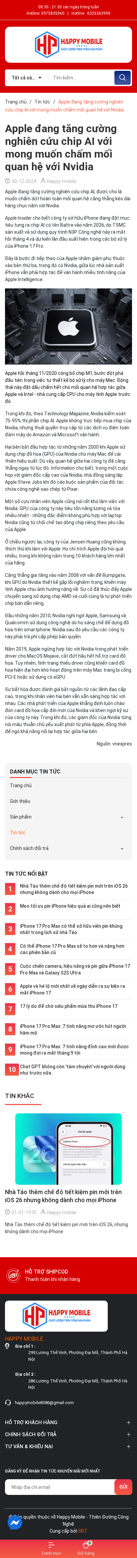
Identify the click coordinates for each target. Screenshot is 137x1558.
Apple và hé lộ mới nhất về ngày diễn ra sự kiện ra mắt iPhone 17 (72, 989)
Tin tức (18, 832)
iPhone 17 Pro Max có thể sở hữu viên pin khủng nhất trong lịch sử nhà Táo (71, 929)
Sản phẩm (21, 817)
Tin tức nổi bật (26, 874)
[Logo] (68, 45)
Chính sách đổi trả (29, 848)
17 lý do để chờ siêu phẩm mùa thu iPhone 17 (68, 1006)
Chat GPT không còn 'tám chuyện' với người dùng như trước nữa (72, 1070)
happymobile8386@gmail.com (44, 1402)
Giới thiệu (20, 801)
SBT (82, 1531)
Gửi (123, 1487)
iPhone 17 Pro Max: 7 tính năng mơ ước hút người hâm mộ (73, 1030)
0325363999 (98, 13)
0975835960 (53, 13)
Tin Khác (19, 1096)
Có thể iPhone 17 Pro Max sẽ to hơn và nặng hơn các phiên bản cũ (72, 949)
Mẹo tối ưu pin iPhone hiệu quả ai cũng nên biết (70, 906)
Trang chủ (21, 785)
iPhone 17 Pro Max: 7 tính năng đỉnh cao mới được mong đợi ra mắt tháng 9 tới (74, 1050)
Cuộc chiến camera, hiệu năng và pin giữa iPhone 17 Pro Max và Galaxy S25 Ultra (75, 969)
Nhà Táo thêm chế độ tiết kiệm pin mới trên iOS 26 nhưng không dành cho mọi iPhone (74, 889)
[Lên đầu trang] (126, 1522)
